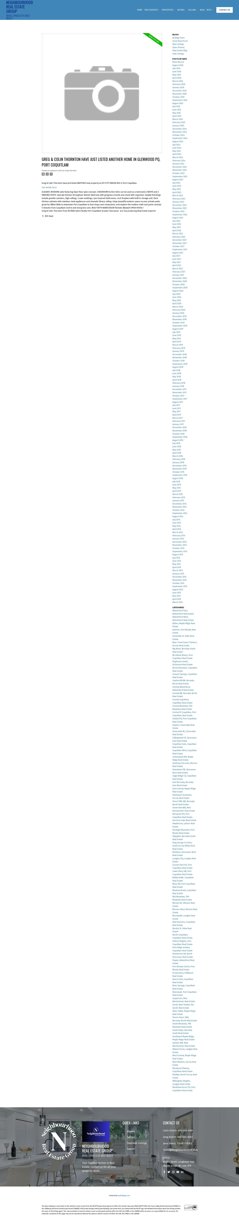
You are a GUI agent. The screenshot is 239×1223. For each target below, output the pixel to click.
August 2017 (177, 402)
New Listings (178, 44)
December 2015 (179, 465)
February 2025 (178, 122)
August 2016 (177, 440)
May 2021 (176, 262)
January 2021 (178, 275)
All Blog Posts (178, 38)
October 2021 (178, 246)
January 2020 (178, 313)
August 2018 (177, 367)
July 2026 (176, 68)
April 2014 (176, 529)
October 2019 (178, 322)
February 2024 (178, 160)
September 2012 (179, 586)
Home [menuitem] (139, 10)
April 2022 (176, 230)
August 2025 (177, 103)
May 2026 (176, 75)
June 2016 (176, 446)
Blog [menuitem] (202, 10)
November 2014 (179, 507)
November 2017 (179, 392)
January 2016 (178, 462)
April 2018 (176, 380)
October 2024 (178, 135)
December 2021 (179, 240)
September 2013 (179, 551)
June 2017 (176, 408)
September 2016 (179, 437)
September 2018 (179, 364)
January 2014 (178, 538)
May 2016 (176, 450)
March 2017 (177, 418)
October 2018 (178, 361)
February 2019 (178, 348)
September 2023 (179, 176)
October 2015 (178, 472)
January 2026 (178, 87)
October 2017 (178, 396)
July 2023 (176, 183)
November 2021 (179, 243)
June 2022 (176, 224)
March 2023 (177, 195)
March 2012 (177, 602)
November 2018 (179, 357)
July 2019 (176, 332)
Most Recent (178, 62)
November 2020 (179, 281)
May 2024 (176, 151)
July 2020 (176, 294)
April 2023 (176, 192)
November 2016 (179, 430)
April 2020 (176, 303)
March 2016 (177, 456)
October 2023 (178, 173)
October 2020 (178, 284)
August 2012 (177, 589)
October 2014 (178, 510)
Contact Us (224, 10)
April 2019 (176, 341)
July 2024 (176, 145)
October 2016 (178, 434)
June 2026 (176, 71)
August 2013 (177, 554)
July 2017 (176, 405)
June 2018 (176, 373)
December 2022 (179, 205)
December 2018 (179, 354)
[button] (224, 10)
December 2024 (179, 129)
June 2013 (176, 561)
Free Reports (151, 10)
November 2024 (179, 132)
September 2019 (179, 326)
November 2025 (179, 94)
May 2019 (176, 338)
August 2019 (177, 329)
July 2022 (176, 221)
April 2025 (176, 116)
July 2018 (176, 370)
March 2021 (177, 268)
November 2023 (179, 170)
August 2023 (177, 179)
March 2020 (177, 307)
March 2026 (177, 81)
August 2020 (177, 291)
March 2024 (177, 157)
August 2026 (177, 65)
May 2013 (176, 564)
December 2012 (179, 577)
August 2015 (177, 478)
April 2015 (176, 491)
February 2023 (178, 199)
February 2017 (178, 421)
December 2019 (179, 316)
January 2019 (178, 351)
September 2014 (179, 513)
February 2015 (178, 497)
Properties (167, 10)
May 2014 (176, 526)
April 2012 (176, 599)
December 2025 (179, 91)
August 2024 (177, 141)
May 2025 (176, 113)
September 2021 (179, 249)
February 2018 (178, 383)
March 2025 (177, 119)
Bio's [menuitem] (209, 10)
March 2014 (177, 532)
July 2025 (176, 106)
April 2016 (176, 453)
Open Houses (178, 47)
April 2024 (176, 154)
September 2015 (179, 475)
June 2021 (176, 259)
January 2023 (178, 202)
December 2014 (179, 504)
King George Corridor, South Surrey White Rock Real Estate (183, 845)
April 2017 (176, 415)
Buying (180, 10)
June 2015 (176, 484)
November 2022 (179, 208)
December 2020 (179, 278)
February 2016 (178, 459)
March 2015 (177, 494)
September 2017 (179, 399)
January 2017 (178, 424)
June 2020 (176, 297)
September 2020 (179, 287)
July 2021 (176, 256)
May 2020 (176, 300)
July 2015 (176, 481)
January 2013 (178, 574)
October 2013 (178, 548)
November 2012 (179, 580)
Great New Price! (180, 41)
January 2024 (178, 164)
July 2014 (176, 520)
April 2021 (176, 265)
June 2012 (176, 593)
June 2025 (176, 110)
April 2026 (176, 78)
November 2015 (179, 469)
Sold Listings (178, 54)
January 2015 (178, 500)
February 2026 (178, 84)
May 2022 (176, 227)
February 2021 (178, 272)
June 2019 (176, 335)
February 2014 (178, 535)
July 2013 (176, 558)
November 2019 (179, 319)
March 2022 (177, 233)
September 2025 (179, 100)
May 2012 (176, 596)
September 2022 (179, 214)
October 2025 (178, 97)
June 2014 (176, 523)
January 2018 (178, 386)
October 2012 (178, 583)
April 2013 (176, 567)
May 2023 (176, 189)
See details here (49, 187)
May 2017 (176, 411)
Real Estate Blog (179, 50)
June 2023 (176, 186)
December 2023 (179, 167)
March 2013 (177, 570)
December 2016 (179, 427)
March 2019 (177, 345)
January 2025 (178, 125)
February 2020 (178, 310)
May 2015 (176, 488)
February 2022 (178, 237)
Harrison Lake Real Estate (184, 820)
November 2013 (179, 545)
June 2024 (176, 148)
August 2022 (177, 218)
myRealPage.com (124, 1195)
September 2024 (179, 138)
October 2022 (178, 211)
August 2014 (177, 516)
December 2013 (179, 542)
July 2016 (176, 443)
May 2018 (176, 376)
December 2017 (179, 389)
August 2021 (177, 253)
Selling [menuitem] (192, 10)
